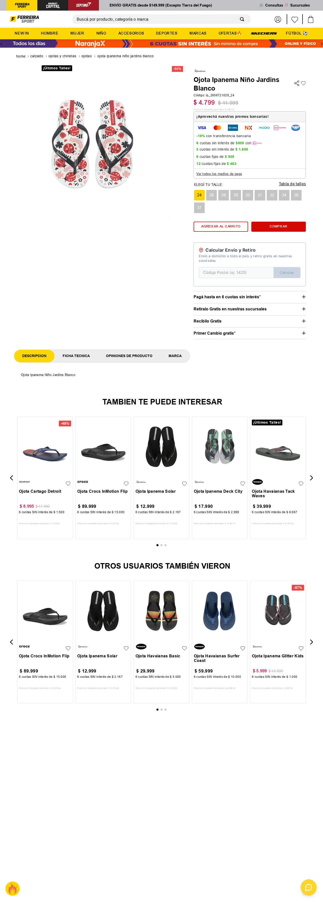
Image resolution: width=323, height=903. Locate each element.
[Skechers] (264, 33)
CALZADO (36, 56)
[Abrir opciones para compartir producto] (296, 83)
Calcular (287, 272)
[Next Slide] (321, 44)
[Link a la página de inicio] (21, 56)
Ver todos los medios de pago (219, 174)
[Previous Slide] (1, 44)
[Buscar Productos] (243, 19)
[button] (199, 195)
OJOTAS (87, 56)
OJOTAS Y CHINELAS (62, 56)
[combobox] (161, 19)
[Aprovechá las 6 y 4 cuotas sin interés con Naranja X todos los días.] (161, 44)
